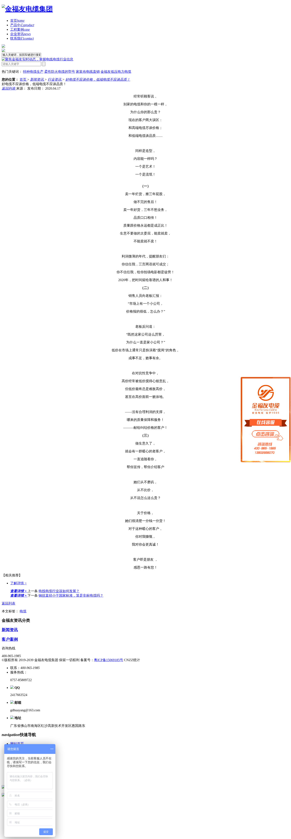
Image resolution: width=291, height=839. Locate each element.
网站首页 (17, 743)
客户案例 (10, 639)
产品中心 (22, 25)
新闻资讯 (37, 79)
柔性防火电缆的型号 (59, 71)
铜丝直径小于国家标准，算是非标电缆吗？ (71, 595)
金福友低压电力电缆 (116, 71)
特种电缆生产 (33, 71)
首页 (17, 20)
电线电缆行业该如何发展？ (59, 591)
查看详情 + (18, 591)
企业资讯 (20, 34)
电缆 (23, 611)
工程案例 (20, 29)
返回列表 (9, 88)
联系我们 (22, 38)
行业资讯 (55, 79)
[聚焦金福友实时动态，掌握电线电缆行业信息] (37, 59)
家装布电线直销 (88, 71)
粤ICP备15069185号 (108, 660)
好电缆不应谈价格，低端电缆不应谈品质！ (97, 79)
